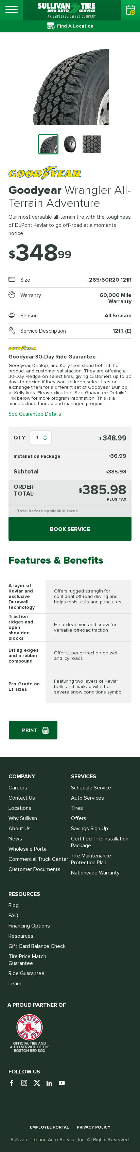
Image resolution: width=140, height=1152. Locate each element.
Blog (13, 905)
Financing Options (29, 925)
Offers (78, 818)
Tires (77, 808)
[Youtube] (64, 1083)
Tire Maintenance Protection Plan (91, 859)
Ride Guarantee (26, 973)
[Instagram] (26, 1083)
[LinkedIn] (51, 1083)
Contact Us (21, 798)
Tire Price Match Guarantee (27, 960)
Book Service (70, 529)
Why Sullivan (22, 818)
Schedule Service (91, 787)
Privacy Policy (93, 1127)
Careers (17, 787)
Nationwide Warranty (95, 872)
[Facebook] (14, 1083)
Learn (14, 983)
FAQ (13, 915)
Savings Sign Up (89, 828)
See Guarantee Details (34, 414)
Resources (20, 936)
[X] (39, 1083)
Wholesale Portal (28, 849)
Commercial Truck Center (38, 859)
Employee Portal (49, 1127)
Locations (19, 808)
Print (29, 730)
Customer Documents (34, 869)
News (15, 838)
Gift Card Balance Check (37, 946)
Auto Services (87, 798)
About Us (19, 828)
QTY (19, 437)
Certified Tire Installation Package (99, 842)
